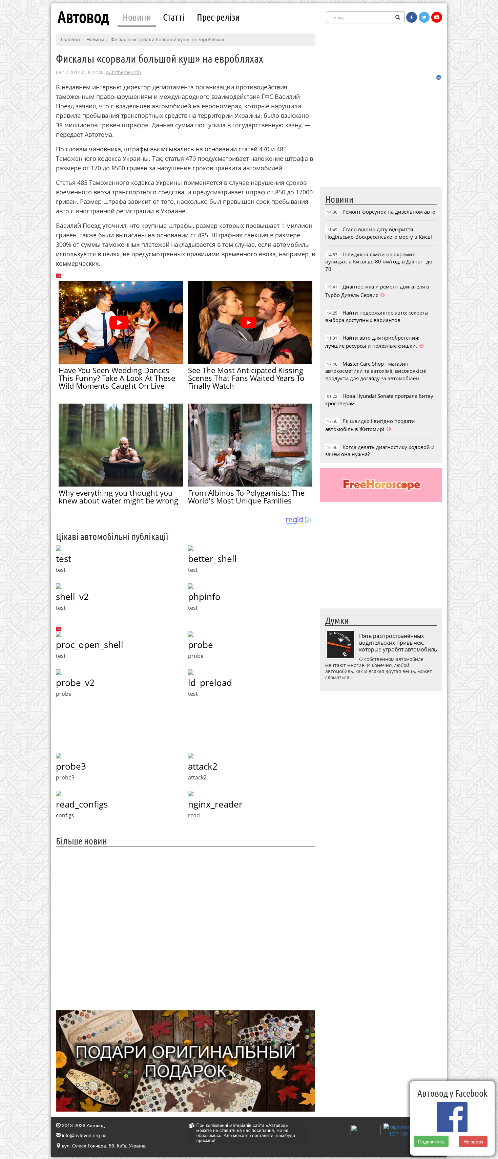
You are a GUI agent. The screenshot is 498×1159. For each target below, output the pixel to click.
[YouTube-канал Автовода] (436, 17)
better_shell (212, 558)
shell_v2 (72, 596)
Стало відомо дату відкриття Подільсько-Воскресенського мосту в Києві (378, 233)
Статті (174, 17)
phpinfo (204, 596)
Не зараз (473, 1141)
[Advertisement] (185, 927)
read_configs (82, 804)
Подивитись (431, 1141)
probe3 (71, 766)
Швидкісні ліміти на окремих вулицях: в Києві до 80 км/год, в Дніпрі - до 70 (378, 261)
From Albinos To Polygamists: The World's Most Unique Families (246, 497)
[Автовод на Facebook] (411, 17)
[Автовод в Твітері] (424, 17)
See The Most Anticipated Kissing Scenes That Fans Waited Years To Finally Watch (246, 378)
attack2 (202, 766)
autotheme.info (123, 72)
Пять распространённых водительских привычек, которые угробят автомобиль (398, 642)
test (63, 558)
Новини (137, 17)
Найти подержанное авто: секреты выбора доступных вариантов (377, 316)
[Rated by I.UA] (365, 1129)
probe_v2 (75, 682)
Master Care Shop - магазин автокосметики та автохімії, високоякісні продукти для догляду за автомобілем (376, 371)
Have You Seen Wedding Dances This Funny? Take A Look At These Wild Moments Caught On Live (117, 378)
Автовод (83, 16)
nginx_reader (215, 804)
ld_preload (210, 682)
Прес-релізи (218, 17)
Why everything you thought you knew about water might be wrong (118, 497)
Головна (70, 39)
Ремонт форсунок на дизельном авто (389, 211)
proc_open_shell (89, 644)
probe (200, 644)
